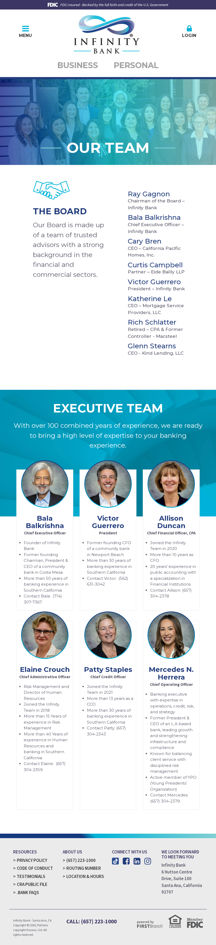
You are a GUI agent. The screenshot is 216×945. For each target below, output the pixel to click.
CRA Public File (32, 884)
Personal (136, 65)
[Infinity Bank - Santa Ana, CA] (107, 32)
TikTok (115, 861)
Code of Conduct (35, 868)
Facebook (126, 861)
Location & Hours (85, 876)
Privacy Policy (32, 860)
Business (77, 65)
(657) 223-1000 (81, 860)
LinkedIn (137, 861)
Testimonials (31, 876)
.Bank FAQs (28, 892)
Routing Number (83, 868)
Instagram (147, 861)
